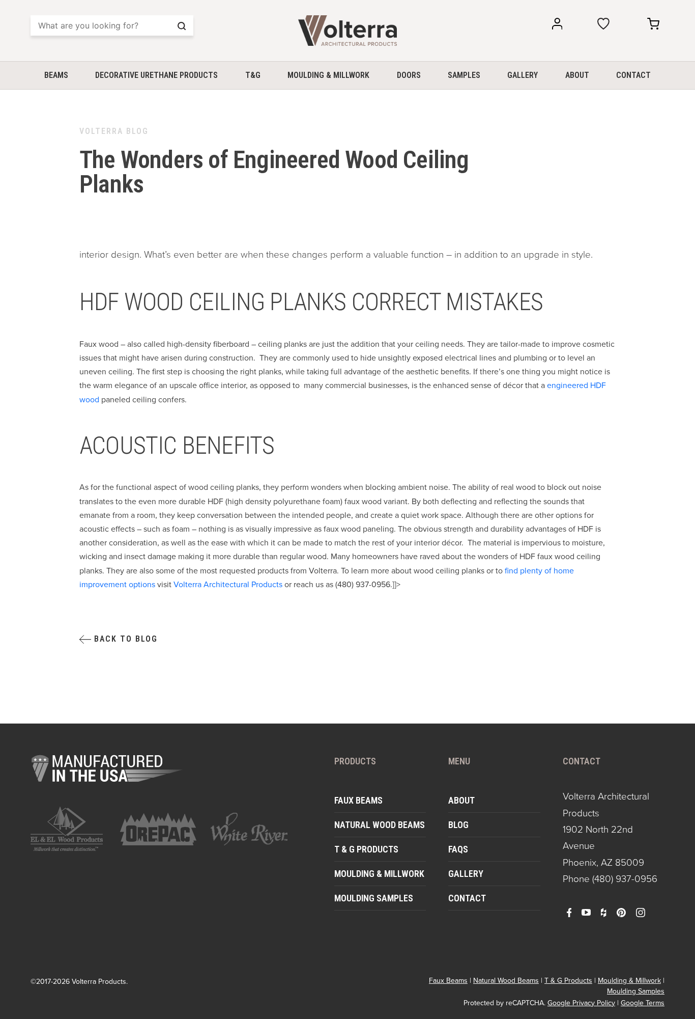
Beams (56, 75)
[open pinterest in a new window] (621, 912)
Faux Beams (358, 800)
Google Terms (642, 1003)
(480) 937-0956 (624, 878)
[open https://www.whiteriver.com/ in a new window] (248, 829)
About (577, 75)
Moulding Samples (373, 898)
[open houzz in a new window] (603, 912)
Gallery (522, 75)
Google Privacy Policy (581, 1003)
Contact (633, 75)
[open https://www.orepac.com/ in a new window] (158, 829)
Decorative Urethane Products (156, 75)
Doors (409, 75)
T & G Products (366, 849)
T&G (252, 75)
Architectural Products (227, 584)
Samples (464, 75)
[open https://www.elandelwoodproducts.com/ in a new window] (69, 829)
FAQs (458, 849)
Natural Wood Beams (379, 824)
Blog (458, 824)
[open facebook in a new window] (569, 912)
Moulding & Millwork (328, 75)
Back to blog (124, 639)
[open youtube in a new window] (586, 912)
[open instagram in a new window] (640, 912)
